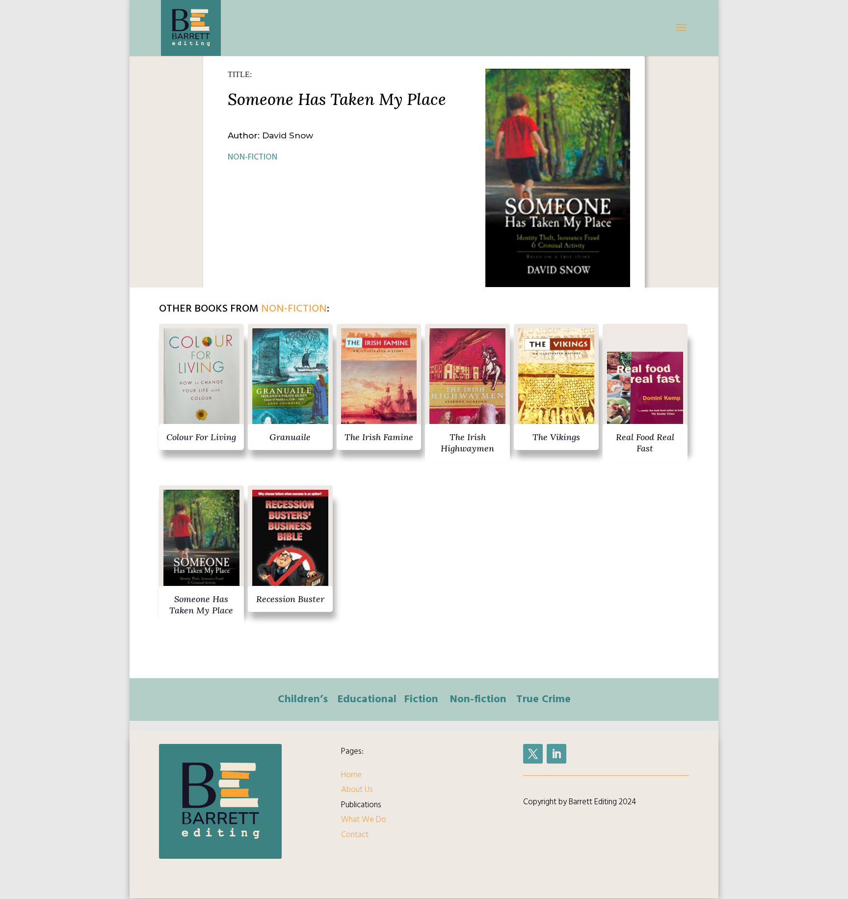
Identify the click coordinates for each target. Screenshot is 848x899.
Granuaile (290, 437)
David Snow (287, 135)
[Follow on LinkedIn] (556, 754)
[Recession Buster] (290, 545)
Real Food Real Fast (645, 442)
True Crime (543, 699)
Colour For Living (201, 437)
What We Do (363, 819)
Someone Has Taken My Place (201, 604)
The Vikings (556, 437)
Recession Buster (290, 599)
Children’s (303, 699)
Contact (355, 835)
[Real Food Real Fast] (645, 383)
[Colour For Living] (201, 383)
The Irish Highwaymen (467, 442)
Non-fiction (252, 157)
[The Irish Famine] (379, 383)
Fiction (421, 699)
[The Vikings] (556, 383)
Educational (367, 699)
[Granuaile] (290, 383)
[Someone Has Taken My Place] (201, 545)
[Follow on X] (533, 754)
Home (351, 775)
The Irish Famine (378, 437)
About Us (357, 789)
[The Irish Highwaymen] (467, 383)
